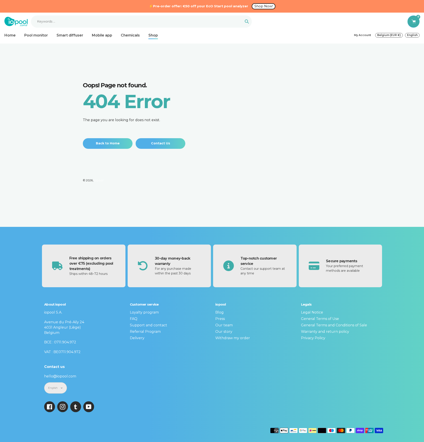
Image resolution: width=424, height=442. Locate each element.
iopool (98, 180)
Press (220, 319)
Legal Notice (312, 312)
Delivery (137, 338)
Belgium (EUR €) (389, 35)
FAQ (133, 319)
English (412, 35)
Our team (224, 325)
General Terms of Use (320, 319)
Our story (223, 331)
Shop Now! (263, 6)
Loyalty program (144, 312)
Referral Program (145, 331)
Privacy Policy (313, 338)
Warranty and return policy (325, 331)
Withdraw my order (232, 338)
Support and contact (148, 325)
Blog (219, 312)
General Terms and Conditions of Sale (334, 325)
